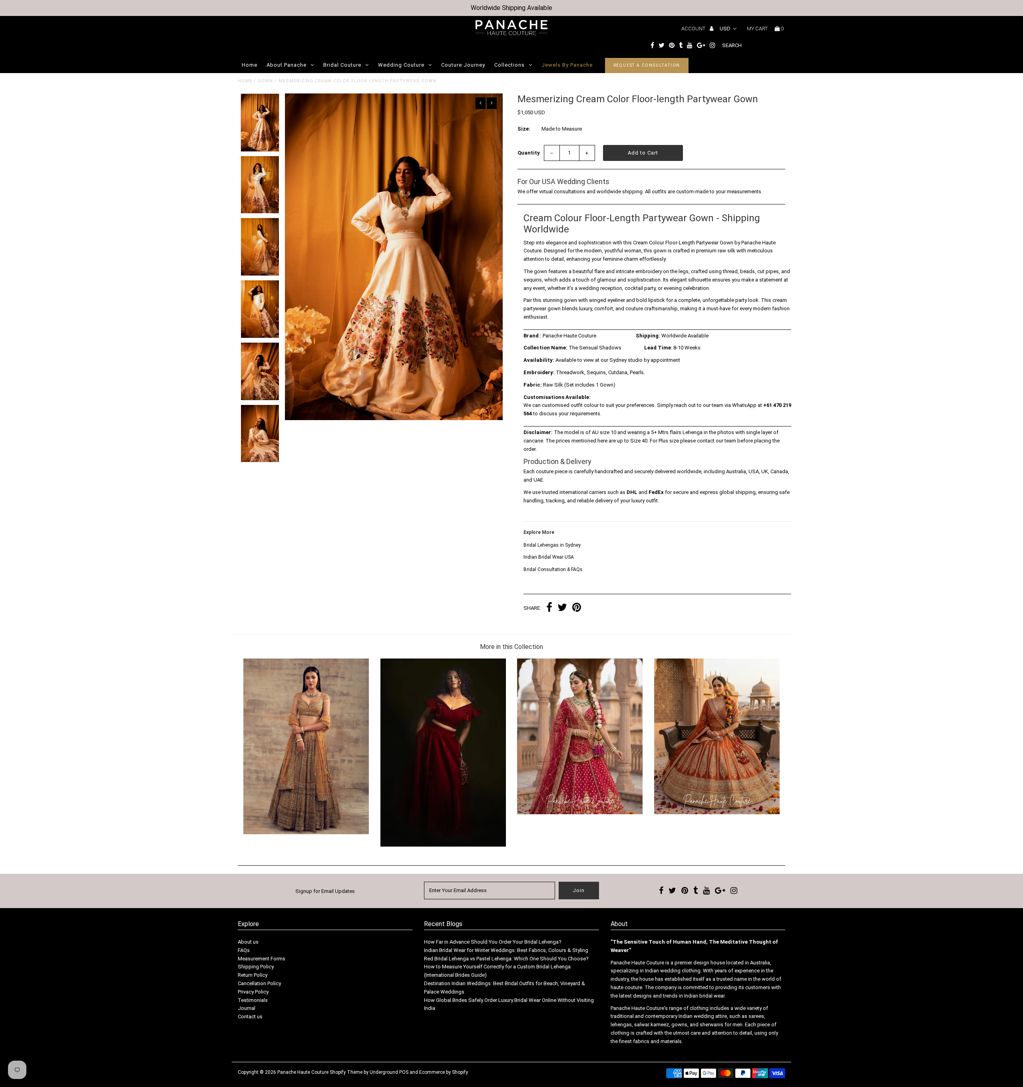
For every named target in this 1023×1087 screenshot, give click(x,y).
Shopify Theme (346, 1072)
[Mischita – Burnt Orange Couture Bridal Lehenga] (717, 812)
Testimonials (253, 1000)
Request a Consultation (647, 65)
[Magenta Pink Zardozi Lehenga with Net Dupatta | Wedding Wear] (580, 812)
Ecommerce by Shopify (443, 1072)
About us (248, 942)
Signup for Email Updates (325, 891)
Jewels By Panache (567, 65)
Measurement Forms (261, 959)
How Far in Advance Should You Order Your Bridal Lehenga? (492, 942)
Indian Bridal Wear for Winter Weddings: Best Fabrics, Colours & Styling (506, 950)
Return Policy (252, 975)
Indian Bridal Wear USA (548, 557)
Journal (246, 1008)
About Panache (287, 65)
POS (403, 1072)
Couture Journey (463, 65)
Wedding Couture (401, 65)
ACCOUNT (694, 29)
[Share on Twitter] (562, 608)
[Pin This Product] (576, 608)
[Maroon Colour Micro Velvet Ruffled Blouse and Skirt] (443, 845)
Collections (509, 65)
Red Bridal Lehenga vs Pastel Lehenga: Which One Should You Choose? (506, 959)
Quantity (528, 153)
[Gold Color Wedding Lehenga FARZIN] (306, 832)
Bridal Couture (342, 65)
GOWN (265, 80)
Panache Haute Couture (302, 1072)
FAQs (244, 950)
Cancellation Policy (259, 983)
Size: (523, 129)
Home (249, 65)
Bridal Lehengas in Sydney (552, 545)
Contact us (250, 1017)
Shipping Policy (256, 967)
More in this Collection (511, 647)
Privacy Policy (253, 992)
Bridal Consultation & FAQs (553, 569)
